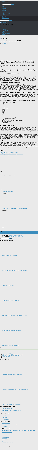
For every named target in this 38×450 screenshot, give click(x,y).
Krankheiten (4, 7)
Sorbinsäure (4, 173)
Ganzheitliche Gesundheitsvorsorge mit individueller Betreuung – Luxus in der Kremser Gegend (19, 430)
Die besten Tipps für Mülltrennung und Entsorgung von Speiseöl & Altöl (14, 315)
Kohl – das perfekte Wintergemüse (8, 285)
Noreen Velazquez (4, 43)
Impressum (4, 440)
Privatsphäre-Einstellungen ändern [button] (8, 442)
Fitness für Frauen (5, 426)
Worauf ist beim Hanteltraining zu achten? (9, 424)
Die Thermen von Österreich (7, 432)
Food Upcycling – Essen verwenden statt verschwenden (12, 374)
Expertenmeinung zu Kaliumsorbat (8, 353)
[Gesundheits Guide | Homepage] (4, 1)
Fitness (3, 11)
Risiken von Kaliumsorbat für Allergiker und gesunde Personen (13, 354)
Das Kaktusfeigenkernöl (6, 419)
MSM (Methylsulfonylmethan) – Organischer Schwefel (11, 410)
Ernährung (4, 10)
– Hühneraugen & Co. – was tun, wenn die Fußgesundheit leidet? (11, 154)
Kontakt (3, 439)
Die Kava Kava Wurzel (6, 225)
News (3, 6)
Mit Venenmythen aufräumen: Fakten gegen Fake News (11, 330)
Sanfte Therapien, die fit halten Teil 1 (8, 408)
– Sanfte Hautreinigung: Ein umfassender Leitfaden (9, 152)
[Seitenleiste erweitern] (0, 347)
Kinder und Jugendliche (6, 13)
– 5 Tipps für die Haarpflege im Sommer (7, 153)
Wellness (3, 12)
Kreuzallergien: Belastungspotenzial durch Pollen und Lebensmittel (14, 208)
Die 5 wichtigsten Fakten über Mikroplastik (9, 255)
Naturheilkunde (4, 8)
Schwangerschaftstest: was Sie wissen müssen (10, 300)
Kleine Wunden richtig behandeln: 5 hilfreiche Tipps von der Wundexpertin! (15, 389)
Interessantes (4, 16)
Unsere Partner (4, 441)
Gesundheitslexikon (5, 18)
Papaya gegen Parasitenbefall (7, 191)
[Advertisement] (19, 52)
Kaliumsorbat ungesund (6, 356)
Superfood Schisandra (6, 415)
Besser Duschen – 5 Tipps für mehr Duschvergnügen (11, 404)
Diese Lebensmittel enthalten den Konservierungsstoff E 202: (12, 355)
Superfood (6, 30)
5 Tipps (3, 14)
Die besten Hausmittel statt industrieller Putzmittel (10, 345)
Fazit (3, 357)
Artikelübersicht (4, 438)
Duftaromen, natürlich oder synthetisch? (9, 433)
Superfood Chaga (5, 417)
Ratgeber (3, 17)
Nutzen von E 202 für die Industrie (8, 352)
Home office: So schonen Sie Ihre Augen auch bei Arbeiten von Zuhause (14, 270)
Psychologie (4, 9)
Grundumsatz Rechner (6, 423)
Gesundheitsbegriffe (5, 437)
